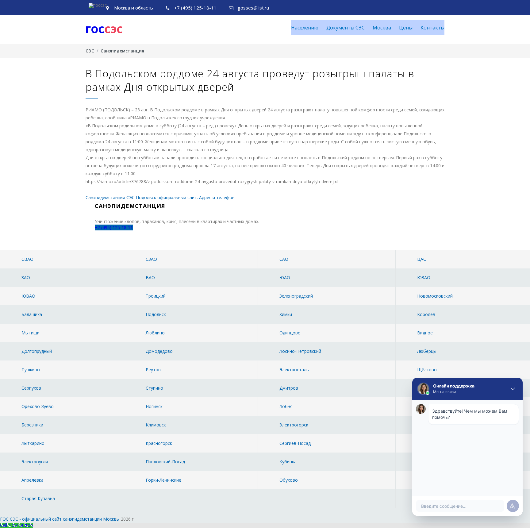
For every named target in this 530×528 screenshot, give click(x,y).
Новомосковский (435, 296)
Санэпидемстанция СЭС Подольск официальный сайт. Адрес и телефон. (161, 197)
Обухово (288, 480)
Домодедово (159, 351)
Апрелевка (32, 480)
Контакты (432, 27)
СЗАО (151, 259)
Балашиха (31, 314)
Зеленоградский (296, 296)
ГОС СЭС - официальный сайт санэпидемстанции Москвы (60, 519)
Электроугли (34, 461)
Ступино (154, 388)
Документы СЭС (345, 27)
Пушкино (30, 369)
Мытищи (30, 333)
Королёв (426, 314)
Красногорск (159, 443)
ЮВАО (28, 296)
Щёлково (427, 369)
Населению (304, 27)
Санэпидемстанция (122, 51)
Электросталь (294, 369)
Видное (425, 333)
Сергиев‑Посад (295, 443)
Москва (382, 27)
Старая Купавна (38, 498)
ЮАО (284, 277)
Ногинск (154, 406)
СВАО (27, 259)
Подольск (156, 314)
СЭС (90, 51)
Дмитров (288, 388)
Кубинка (288, 461)
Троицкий (156, 296)
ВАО (150, 277)
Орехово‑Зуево (37, 406)
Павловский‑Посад (165, 461)
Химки (285, 314)
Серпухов (31, 388)
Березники (32, 425)
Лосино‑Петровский (300, 351)
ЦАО (422, 259)
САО (283, 259)
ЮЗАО (423, 277)
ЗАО (25, 277)
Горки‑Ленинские (163, 480)
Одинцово (290, 333)
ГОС (104, 29)
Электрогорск (293, 425)
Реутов (153, 369)
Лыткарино (32, 443)
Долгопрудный (36, 351)
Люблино (155, 333)
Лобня (286, 406)
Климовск (156, 425)
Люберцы (426, 351)
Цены (406, 27)
